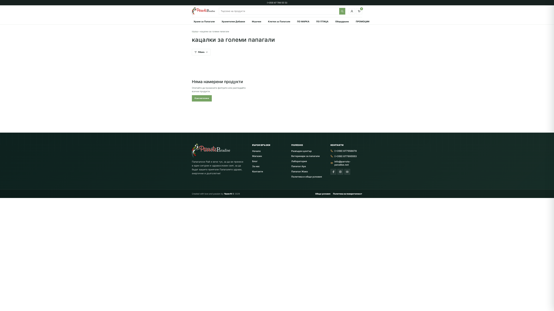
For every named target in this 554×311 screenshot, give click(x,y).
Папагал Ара (298, 166)
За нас (256, 166)
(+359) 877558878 (345, 150)
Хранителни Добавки (233, 21)
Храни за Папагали (204, 21)
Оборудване (342, 21)
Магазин (257, 156)
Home (195, 31)
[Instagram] (340, 172)
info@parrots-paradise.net (342, 163)
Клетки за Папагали (279, 21)
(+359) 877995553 (345, 156)
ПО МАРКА (303, 21)
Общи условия (322, 194)
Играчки (256, 21)
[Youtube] (347, 172)
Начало (256, 151)
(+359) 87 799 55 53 (277, 2)
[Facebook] (333, 172)
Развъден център (301, 151)
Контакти (257, 171)
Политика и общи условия (306, 176)
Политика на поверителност (347, 194)
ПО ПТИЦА (322, 21)
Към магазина (202, 98)
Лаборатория (299, 161)
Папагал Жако (299, 171)
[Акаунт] (352, 11)
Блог (255, 161)
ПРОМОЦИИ (362, 21)
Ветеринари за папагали (305, 156)
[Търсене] (342, 11)
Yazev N (228, 194)
